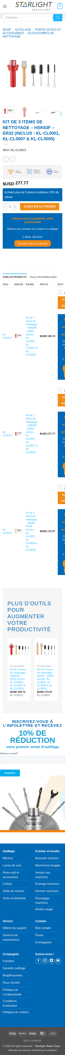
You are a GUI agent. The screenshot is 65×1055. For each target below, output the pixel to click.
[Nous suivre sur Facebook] (39, 961)
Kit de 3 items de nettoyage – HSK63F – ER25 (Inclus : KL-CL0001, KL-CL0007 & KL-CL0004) (18, 679)
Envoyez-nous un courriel (32, 243)
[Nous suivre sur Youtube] (58, 961)
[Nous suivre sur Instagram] (45, 961)
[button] (5, 6)
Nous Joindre (32, 1040)
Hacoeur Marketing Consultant (39, 1050)
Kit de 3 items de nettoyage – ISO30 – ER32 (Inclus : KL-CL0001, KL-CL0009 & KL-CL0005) (45, 679)
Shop (7, 29)
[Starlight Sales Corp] (34, 6)
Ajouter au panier (40, 206)
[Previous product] (12, 159)
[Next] (56, 74)
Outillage (23, 29)
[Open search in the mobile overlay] (32, 17)
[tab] (15, 277)
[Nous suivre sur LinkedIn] (52, 961)
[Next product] (6, 159)
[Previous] (8, 74)
